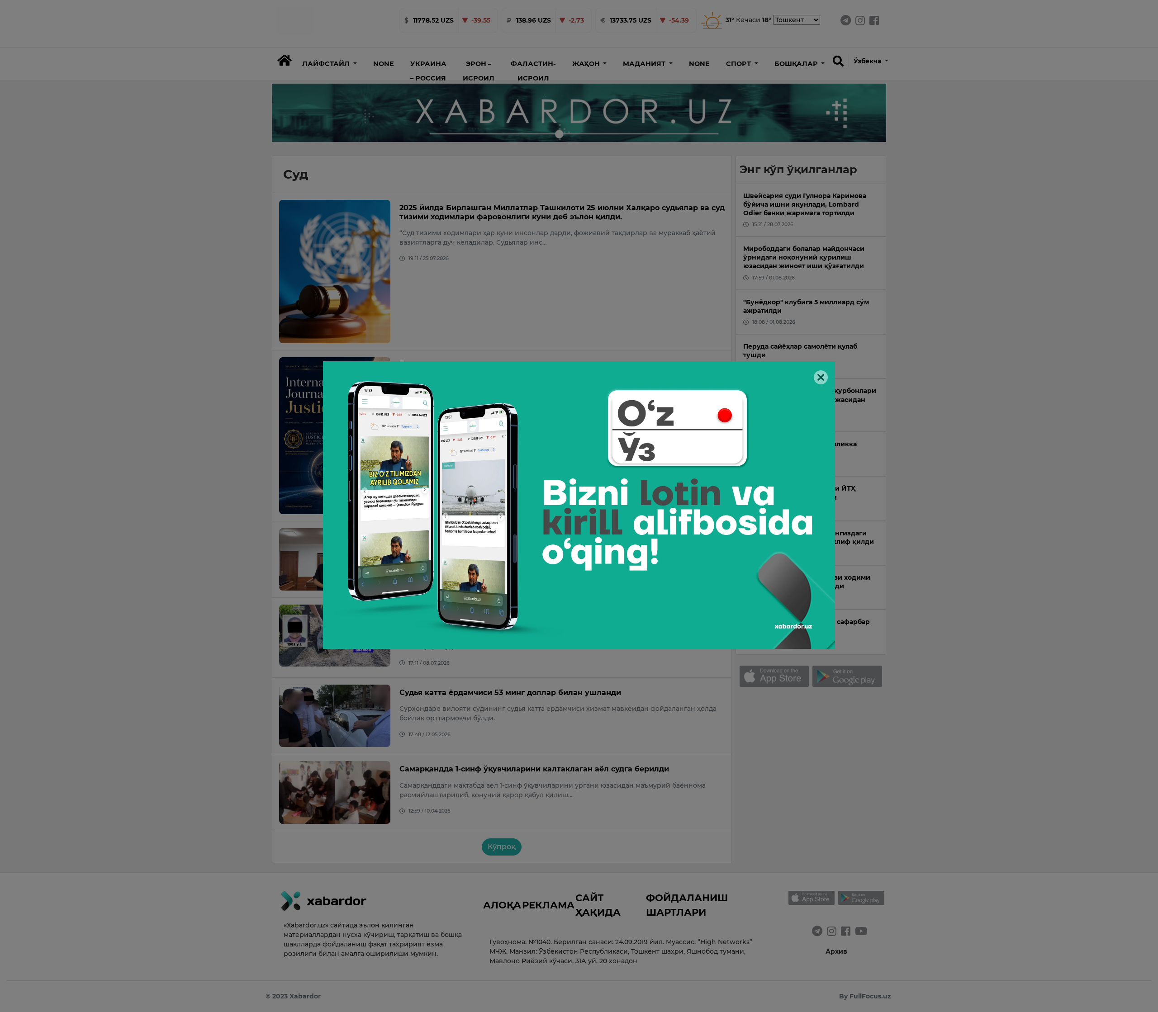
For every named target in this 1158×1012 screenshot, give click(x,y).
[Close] (821, 377)
